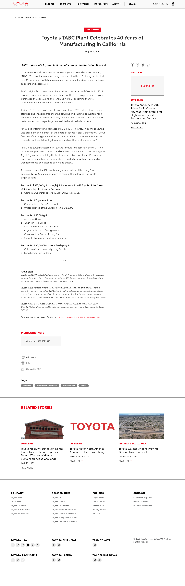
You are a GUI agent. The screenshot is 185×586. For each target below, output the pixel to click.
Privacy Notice (99, 509)
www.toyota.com (65, 316)
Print (28, 363)
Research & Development (133, 443)
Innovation (83, 4)
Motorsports (101, 4)
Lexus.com (16, 501)
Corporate (65, 4)
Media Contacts (141, 501)
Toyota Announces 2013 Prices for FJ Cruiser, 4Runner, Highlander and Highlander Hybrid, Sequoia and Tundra (146, 111)
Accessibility (98, 505)
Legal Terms (98, 497)
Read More (137, 127)
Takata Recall (158, 4)
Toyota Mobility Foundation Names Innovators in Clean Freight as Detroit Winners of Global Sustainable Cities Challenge (42, 453)
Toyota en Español (20, 513)
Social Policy (98, 501)
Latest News (40, 17)
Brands (132, 4)
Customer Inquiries (142, 497)
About (115, 4)
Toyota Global (58, 501)
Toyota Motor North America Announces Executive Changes (88, 450)
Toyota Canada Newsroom (64, 521)
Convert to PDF (33, 368)
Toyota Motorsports (20, 509)
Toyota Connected (60, 505)
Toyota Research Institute (64, 509)
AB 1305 (96, 513)
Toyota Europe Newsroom (64, 517)
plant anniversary (69, 385)
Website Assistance (142, 505)
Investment (27, 385)
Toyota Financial (18, 505)
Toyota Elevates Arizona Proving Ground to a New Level (138, 450)
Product (49, 4)
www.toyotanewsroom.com (88, 316)
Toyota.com (16, 497)
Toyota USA (57, 497)
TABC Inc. (84, 385)
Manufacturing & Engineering (47, 385)
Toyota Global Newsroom (64, 513)
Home (17, 17)
